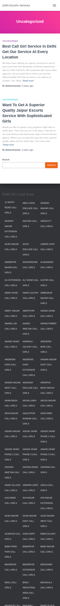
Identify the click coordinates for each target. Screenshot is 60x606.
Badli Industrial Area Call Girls (29, 590)
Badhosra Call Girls (46, 567)
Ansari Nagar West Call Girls (13, 387)
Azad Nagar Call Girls (11, 518)
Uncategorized (10, 41)
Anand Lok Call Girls (11, 326)
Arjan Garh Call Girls (29, 403)
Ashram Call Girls (47, 470)
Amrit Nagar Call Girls (12, 313)
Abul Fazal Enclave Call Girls (30, 208)
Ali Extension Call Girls (13, 283)
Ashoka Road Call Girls (30, 470)
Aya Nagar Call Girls (29, 500)
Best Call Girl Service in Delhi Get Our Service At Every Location (29, 51)
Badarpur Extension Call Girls (29, 569)
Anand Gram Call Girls (47, 313)
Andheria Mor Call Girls (45, 346)
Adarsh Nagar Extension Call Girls (11, 229)
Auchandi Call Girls (11, 500)
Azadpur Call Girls (13, 536)
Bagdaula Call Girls (46, 585)
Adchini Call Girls (30, 223)
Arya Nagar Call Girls (11, 416)
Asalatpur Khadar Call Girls (30, 418)
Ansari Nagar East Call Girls (48, 364)
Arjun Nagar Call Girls (48, 403)
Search (6, 159)
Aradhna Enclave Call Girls (30, 387)
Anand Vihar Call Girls (12, 344)
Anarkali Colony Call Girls (30, 346)
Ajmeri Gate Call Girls (47, 247)
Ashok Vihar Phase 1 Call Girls (47, 436)
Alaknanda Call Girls (46, 265)
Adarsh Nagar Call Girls (47, 208)
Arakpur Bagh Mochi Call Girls (47, 387)
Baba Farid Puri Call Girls (11, 551)
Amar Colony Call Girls (30, 295)
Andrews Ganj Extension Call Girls (29, 367)
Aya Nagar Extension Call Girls (46, 503)
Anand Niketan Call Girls (30, 328)
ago (27, 86)
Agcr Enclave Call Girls (30, 249)
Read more (28, 80)
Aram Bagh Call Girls (11, 403)
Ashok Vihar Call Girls (30, 434)
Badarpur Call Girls (11, 567)
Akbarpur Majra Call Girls (11, 267)
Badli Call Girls (11, 585)
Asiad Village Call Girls (12, 488)
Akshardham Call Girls (30, 265)
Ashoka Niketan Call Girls (12, 472)
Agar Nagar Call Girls (12, 247)
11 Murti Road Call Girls (11, 207)
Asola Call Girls (46, 488)
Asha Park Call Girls (46, 416)
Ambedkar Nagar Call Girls (47, 298)
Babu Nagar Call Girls (47, 549)
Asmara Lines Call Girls (30, 488)
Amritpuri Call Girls (29, 313)
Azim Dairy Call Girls (29, 536)
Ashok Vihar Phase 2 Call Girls (12, 454)
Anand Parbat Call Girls (48, 326)
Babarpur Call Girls (29, 549)
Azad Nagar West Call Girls (47, 521)
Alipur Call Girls (47, 283)
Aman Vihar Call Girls (11, 295)
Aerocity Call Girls (46, 223)
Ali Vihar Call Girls (31, 283)
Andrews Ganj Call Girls (10, 364)
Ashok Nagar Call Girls (12, 434)
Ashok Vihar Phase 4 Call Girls (47, 454)
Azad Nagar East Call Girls (29, 521)
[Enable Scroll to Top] (54, 600)
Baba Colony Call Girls (48, 536)
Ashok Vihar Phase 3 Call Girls (30, 454)
